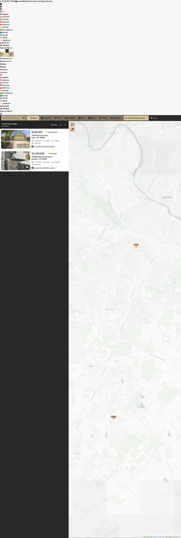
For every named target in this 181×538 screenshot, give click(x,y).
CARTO (177, 537)
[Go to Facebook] (1, 4)
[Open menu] (1, 113)
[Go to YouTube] (1, 9)
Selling (3, 64)
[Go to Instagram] (1, 6)
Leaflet (147, 537)
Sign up (3, 48)
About (3, 69)
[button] (177, 125)
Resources (4, 61)
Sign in (9, 48)
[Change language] (2, 11)
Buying (3, 67)
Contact (3, 72)
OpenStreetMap (158, 537)
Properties (5, 58)
